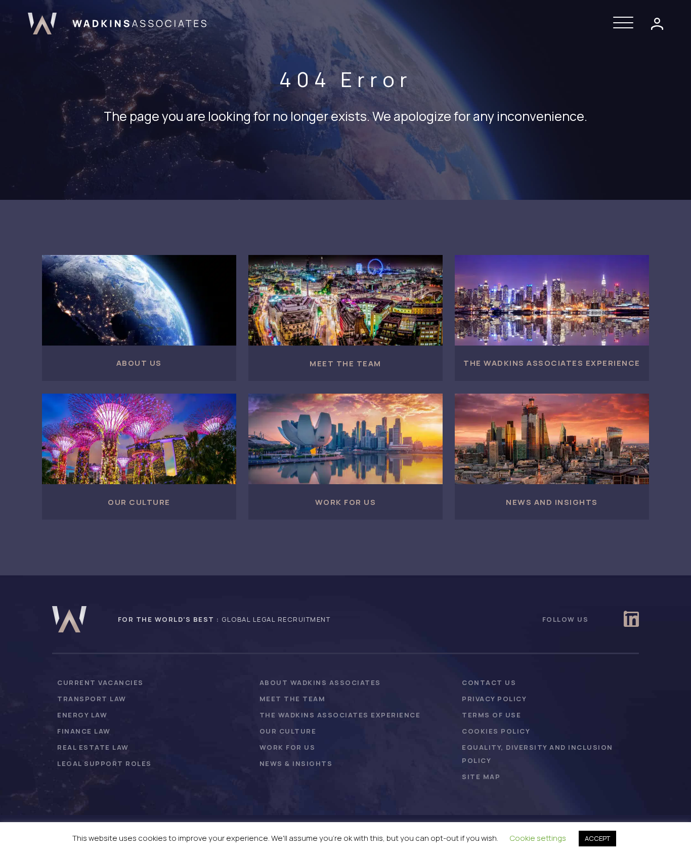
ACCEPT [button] (597, 838)
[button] (625, 23)
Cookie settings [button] (538, 838)
